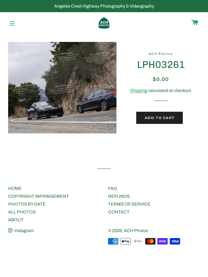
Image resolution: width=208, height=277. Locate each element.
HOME (15, 188)
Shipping (138, 90)
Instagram (24, 230)
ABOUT (16, 219)
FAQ (112, 188)
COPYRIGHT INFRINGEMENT (38, 196)
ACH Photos (136, 230)
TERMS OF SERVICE (129, 204)
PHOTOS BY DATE (27, 204)
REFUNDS (119, 196)
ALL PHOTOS (22, 212)
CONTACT (118, 212)
